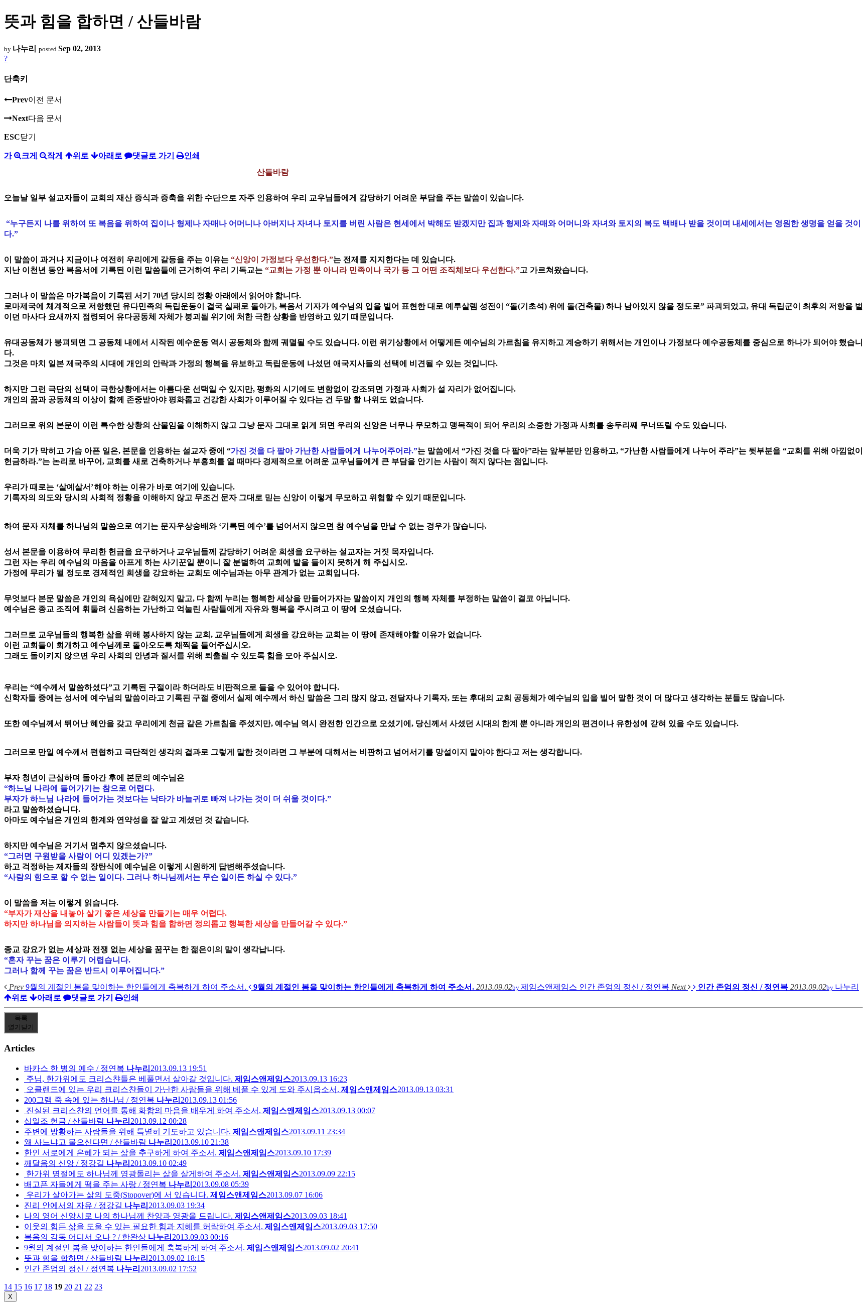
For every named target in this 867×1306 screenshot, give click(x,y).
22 (88, 1286)
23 (98, 1286)
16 (28, 1286)
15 (18, 1286)
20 (68, 1286)
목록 (21, 1022)
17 (38, 1286)
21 (78, 1286)
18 (48, 1286)
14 (8, 1286)
